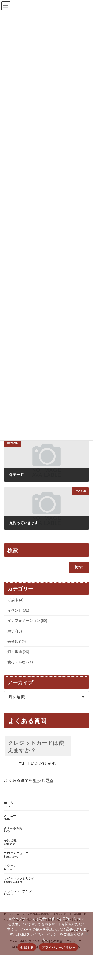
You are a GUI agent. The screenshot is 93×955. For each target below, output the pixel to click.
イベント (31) (18, 610)
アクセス (10, 867)
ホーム (8, 804)
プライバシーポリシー (19, 892)
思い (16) (14, 630)
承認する (27, 947)
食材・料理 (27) (20, 661)
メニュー (10, 817)
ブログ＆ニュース (16, 854)
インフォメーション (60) (27, 620)
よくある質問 (13, 829)
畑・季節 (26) (18, 651)
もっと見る (43, 780)
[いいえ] (86, 933)
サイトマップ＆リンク (19, 880)
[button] (46, 746)
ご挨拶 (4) (15, 599)
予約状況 (10, 842)
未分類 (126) (17, 641)
